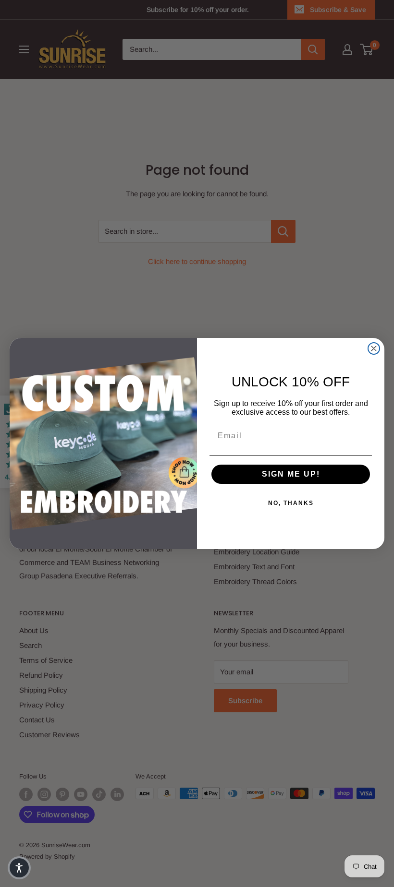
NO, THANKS (291, 503)
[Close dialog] (374, 348)
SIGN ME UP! (291, 474)
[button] (19, 867)
